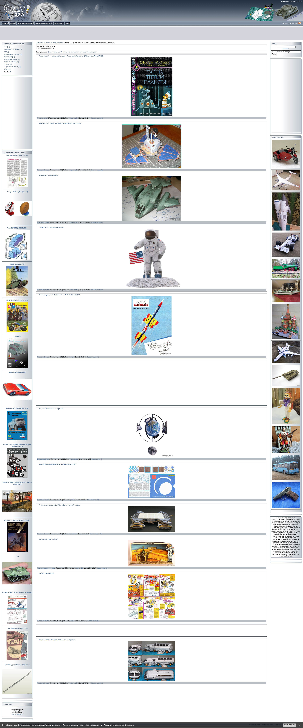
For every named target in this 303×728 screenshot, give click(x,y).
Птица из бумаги (42, 118)
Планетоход (8, 57)
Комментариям (73, 52)
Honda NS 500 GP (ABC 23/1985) (17, 300)
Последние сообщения (25, 23)
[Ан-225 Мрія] (286, 362)
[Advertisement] (151, 33)
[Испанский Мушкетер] (286, 452)
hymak (72, 357)
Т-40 (17, 556)
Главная (5, 23)
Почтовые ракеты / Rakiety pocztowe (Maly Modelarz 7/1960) (59, 295)
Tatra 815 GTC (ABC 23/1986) (17, 228)
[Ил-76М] (286, 190)
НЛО (5, 52)
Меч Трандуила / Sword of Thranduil (17, 665)
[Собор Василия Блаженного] (286, 339)
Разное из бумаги (43, 170)
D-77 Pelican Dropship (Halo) (48, 175)
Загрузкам (83, 52)
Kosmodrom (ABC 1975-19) (48, 539)
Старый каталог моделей (44, 23)
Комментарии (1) (93, 621)
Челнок (6, 69)
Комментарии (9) (97, 118)
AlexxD (72, 621)
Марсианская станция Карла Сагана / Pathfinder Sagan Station (60, 123)
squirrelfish (74, 459)
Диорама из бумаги (43, 459)
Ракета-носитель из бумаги (46, 568)
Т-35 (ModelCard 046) (17, 264)
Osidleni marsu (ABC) (46, 573)
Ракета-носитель (9, 62)
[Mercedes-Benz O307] (286, 479)
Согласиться (289, 725)
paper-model (74, 118)
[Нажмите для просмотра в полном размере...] (151, 116)
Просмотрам (91, 52)
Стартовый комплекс (11, 67)
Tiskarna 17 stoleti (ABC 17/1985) (17, 156)
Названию (56, 52)
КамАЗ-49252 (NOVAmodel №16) (17, 408)
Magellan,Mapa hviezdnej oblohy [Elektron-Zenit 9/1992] (57, 464)
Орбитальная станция (11, 54)
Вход (67, 23)
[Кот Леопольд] (286, 423)
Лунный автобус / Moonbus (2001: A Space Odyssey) (57, 640)
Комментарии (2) (97, 683)
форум (12, 23)
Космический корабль (11, 49)
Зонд (5, 47)
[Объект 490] (286, 385)
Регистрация (59, 23)
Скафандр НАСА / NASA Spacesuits (51, 227)
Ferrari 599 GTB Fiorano (17, 372)
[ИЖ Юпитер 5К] (286, 168)
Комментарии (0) (97, 170)
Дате (49, 52)
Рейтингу (64, 52)
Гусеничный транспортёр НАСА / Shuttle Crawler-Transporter (60, 505)
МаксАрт (20, 714)
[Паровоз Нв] (286, 278)
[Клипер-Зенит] (286, 230)
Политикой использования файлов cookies (119, 725)
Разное (6, 72)
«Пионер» (17, 336)
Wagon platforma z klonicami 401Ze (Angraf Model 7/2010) (17, 483)
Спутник (6, 64)
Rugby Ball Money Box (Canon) (17, 192)
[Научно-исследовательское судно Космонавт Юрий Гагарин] (286, 301)
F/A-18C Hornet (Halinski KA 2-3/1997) (17, 520)
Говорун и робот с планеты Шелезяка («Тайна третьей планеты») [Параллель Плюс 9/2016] (71, 56)
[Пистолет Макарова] (286, 508)
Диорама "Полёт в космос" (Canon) (51, 409)
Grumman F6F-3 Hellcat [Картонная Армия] (17, 592)
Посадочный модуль (10, 59)
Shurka (14, 714)
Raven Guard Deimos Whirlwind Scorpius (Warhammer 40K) (17, 445)
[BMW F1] (286, 256)
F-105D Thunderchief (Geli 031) (17, 629)
